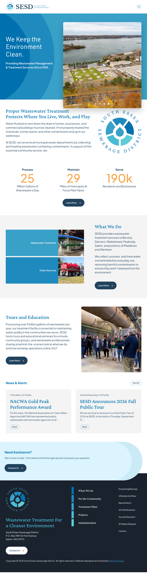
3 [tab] (104, 103)
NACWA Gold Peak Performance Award (30, 404)
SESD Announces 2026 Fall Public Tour (108, 404)
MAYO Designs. (117, 560)
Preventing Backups (128, 489)
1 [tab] (95, 103)
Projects (83, 514)
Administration (87, 522)
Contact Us (13, 468)
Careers (122, 531)
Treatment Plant (87, 506)
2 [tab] (100, 103)
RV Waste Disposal (127, 524)
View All (135, 383)
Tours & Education (127, 517)
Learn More (71, 202)
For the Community (89, 498)
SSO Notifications (127, 510)
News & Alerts (125, 503)
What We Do (85, 490)
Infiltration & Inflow (127, 496)
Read (14, 427)
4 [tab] (108, 103)
